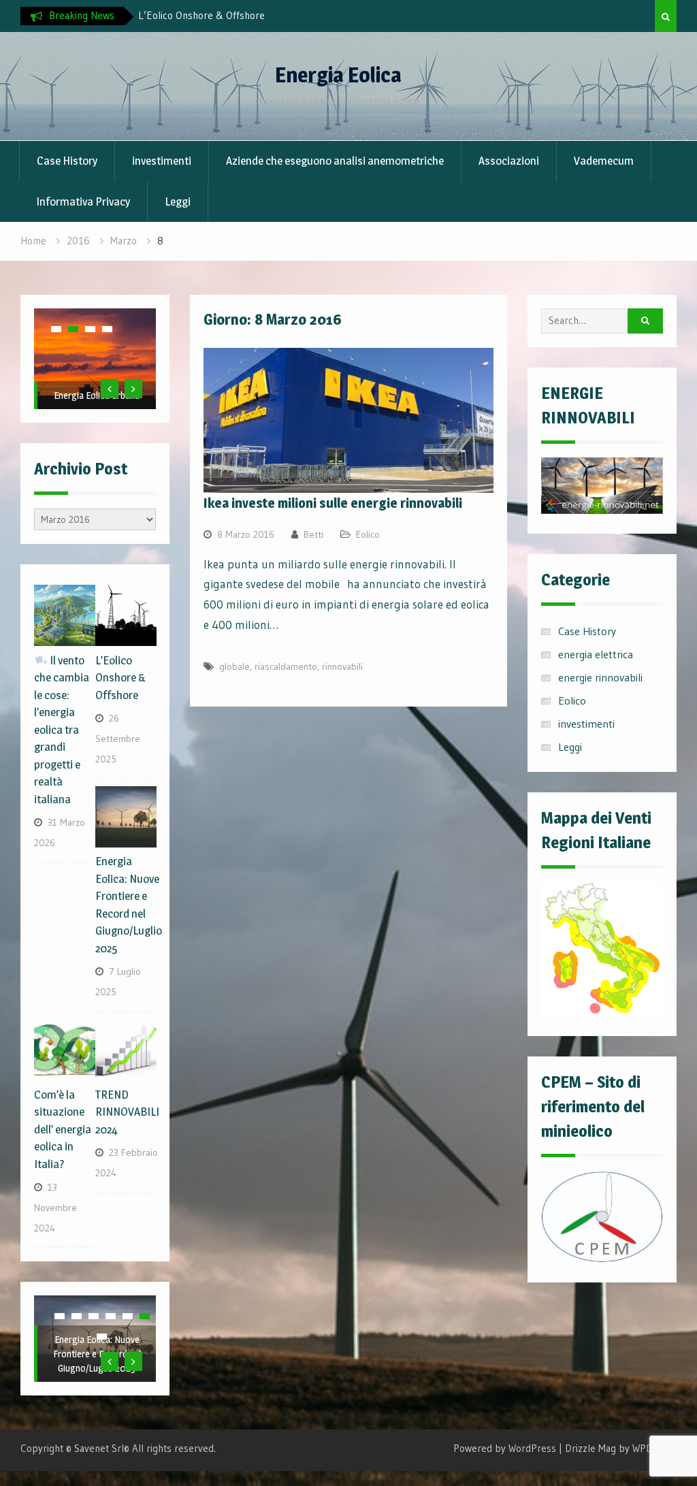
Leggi (178, 201)
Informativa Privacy (83, 201)
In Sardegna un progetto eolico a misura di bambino (97, 381)
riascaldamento (286, 666)
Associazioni (509, 160)
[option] (260, 16)
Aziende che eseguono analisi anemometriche (335, 160)
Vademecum (604, 160)
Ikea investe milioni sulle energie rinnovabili (333, 503)
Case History (67, 160)
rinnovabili (342, 666)
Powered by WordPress (504, 1448)
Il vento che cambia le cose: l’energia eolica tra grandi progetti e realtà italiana (61, 729)
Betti (313, 534)
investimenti (161, 160)
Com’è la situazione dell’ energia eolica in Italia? (62, 1129)
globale (234, 666)
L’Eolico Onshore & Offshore (201, 15)
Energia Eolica (338, 75)
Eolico (368, 534)
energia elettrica (595, 654)
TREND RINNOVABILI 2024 (127, 1112)
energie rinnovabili (600, 677)
